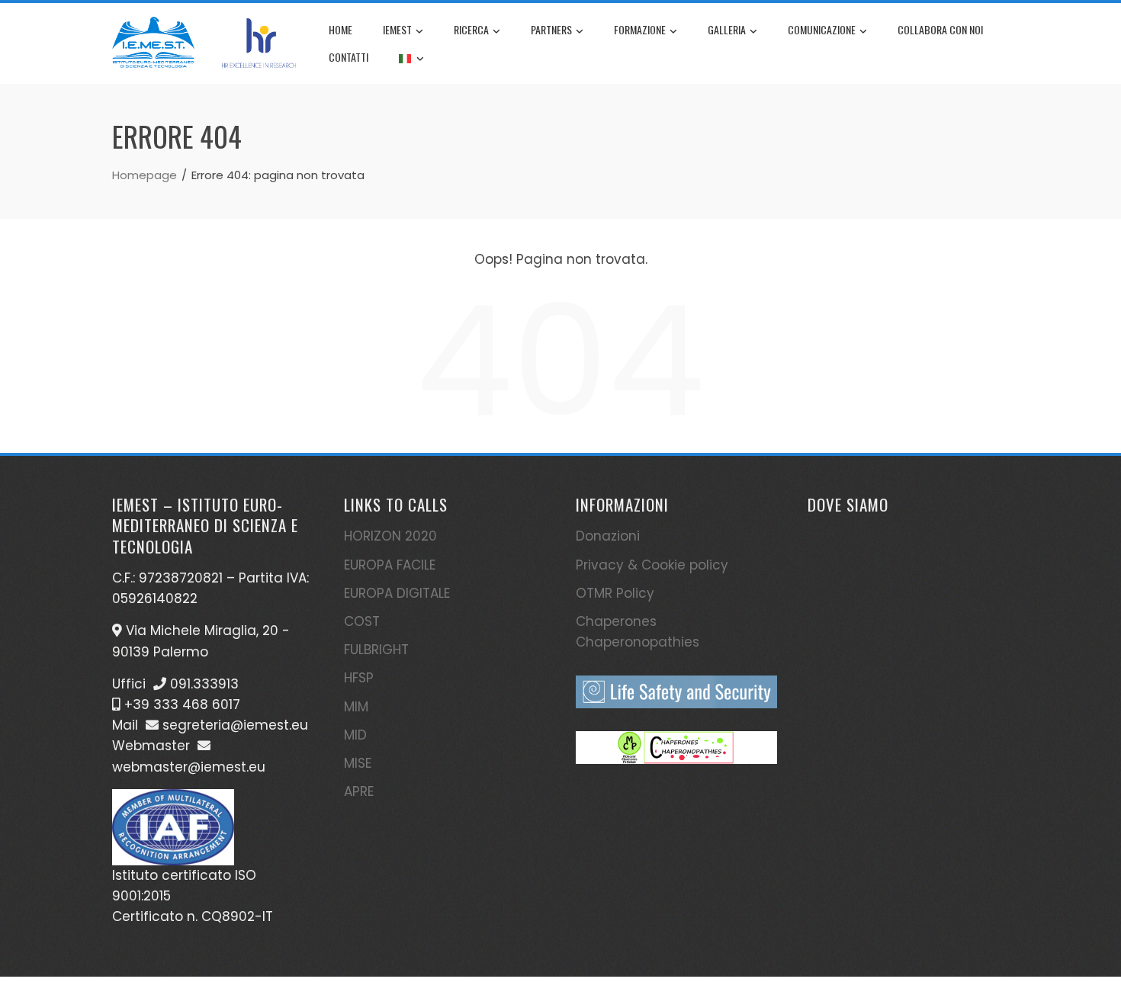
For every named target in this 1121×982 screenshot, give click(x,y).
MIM (356, 707)
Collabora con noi (940, 29)
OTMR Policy (615, 593)
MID (355, 735)
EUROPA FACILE (389, 565)
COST (362, 621)
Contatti (348, 57)
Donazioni (608, 536)
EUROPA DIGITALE (397, 593)
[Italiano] (411, 57)
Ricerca (471, 29)
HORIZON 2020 (390, 536)
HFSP (359, 678)
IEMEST (397, 29)
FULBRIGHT (376, 649)
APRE (359, 791)
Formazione (640, 29)
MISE (357, 763)
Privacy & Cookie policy (652, 565)
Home (340, 29)
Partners (551, 29)
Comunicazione (822, 29)
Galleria (727, 29)
